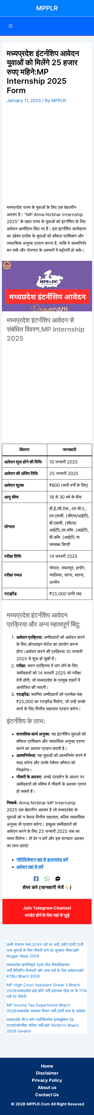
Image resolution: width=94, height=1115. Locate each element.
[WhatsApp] (47, 878)
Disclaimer (47, 1073)
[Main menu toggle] (10, 26)
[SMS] (57, 878)
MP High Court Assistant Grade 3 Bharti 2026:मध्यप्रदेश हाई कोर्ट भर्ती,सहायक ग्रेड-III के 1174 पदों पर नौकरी (47, 990)
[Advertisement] (47, 155)
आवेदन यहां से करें (29, 866)
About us (47, 1087)
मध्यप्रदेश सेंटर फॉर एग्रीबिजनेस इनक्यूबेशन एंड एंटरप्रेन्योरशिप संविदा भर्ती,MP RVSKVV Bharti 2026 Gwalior (43, 1025)
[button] (87, 8)
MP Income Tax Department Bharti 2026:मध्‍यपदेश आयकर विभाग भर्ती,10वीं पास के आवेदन (46, 1008)
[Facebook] (36, 878)
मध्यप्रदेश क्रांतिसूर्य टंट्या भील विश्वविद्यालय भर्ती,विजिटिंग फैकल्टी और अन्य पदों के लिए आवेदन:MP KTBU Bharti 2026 (45, 970)
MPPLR (47, 8)
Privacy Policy (47, 1080)
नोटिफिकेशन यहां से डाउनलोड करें (42, 859)
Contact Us (47, 1094)
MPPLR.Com (38, 1104)
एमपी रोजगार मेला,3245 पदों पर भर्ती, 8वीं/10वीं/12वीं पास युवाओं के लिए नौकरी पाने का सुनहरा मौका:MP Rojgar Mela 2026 (45, 950)
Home (47, 1066)
